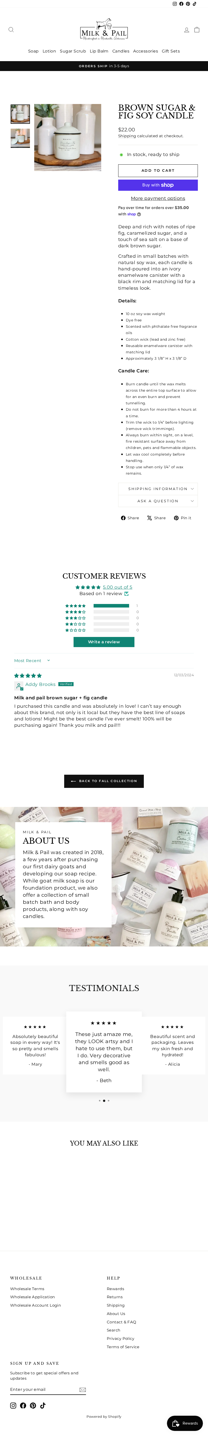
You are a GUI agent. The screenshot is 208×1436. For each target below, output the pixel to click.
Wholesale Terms (27, 1288)
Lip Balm (99, 51)
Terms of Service (123, 1346)
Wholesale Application (32, 1296)
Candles (120, 51)
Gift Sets (171, 51)
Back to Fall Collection (107, 781)
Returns (115, 1296)
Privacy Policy (120, 1338)
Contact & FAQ (121, 1322)
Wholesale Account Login (35, 1305)
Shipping (127, 135)
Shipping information (158, 489)
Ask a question (158, 501)
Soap (33, 51)
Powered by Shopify (103, 1416)
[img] (28, 676)
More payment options (158, 198)
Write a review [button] (104, 641)
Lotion (49, 51)
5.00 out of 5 (117, 587)
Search (113, 1330)
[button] (75, 606)
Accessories (145, 51)
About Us (116, 1313)
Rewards (115, 1288)
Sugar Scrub (73, 51)
